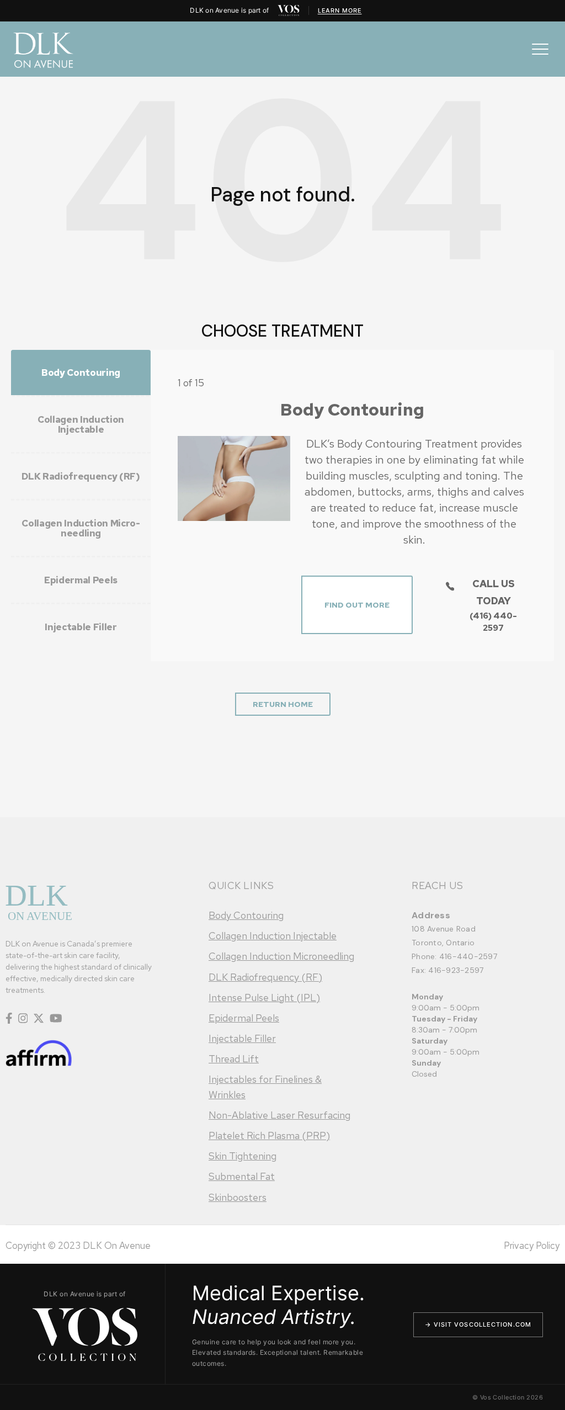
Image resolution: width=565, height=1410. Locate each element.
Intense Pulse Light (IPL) (264, 997)
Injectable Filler (242, 1038)
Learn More (340, 10)
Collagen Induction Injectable (273, 935)
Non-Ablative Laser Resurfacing (279, 1115)
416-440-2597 (468, 956)
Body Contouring (246, 915)
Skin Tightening (242, 1156)
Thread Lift (234, 1058)
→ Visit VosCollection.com (478, 1324)
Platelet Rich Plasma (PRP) (269, 1135)
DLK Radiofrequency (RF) (265, 977)
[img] (289, 10)
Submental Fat (242, 1176)
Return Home (283, 704)
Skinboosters (237, 1197)
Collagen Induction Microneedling (281, 956)
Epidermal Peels (244, 1018)
